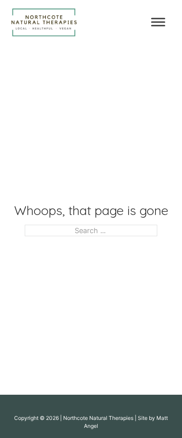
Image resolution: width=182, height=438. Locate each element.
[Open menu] (158, 22)
